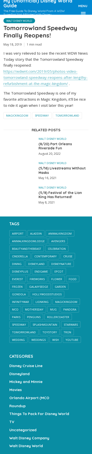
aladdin (36, 233)
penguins (33, 317)
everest (17, 279)
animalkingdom (60, 233)
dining (17, 264)
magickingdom (17, 115)
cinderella (20, 256)
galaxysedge (38, 286)
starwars (71, 324)
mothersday (34, 309)
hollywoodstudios (47, 294)
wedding (18, 340)
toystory (49, 332)
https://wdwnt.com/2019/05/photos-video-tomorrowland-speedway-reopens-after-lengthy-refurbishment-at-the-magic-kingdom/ (45, 77)
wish (55, 340)
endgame (41, 271)
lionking (42, 302)
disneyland (36, 264)
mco (15, 309)
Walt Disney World (19, 21)
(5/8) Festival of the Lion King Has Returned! (60, 195)
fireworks (37, 279)
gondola (19, 294)
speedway (42, 115)
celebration (57, 249)
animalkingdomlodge (28, 241)
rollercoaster (58, 317)
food (73, 279)
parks (16, 317)
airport (18, 233)
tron (67, 332)
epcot (58, 271)
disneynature (61, 264)
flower (56, 279)
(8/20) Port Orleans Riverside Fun (55, 146)
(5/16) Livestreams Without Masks (62, 170)
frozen (17, 286)
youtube (72, 340)
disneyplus (20, 271)
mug (53, 309)
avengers (58, 241)
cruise (67, 256)
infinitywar (20, 302)
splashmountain (45, 324)
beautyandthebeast (26, 249)
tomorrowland (67, 115)
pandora (69, 309)
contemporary (45, 256)
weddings (38, 340)
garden (60, 286)
